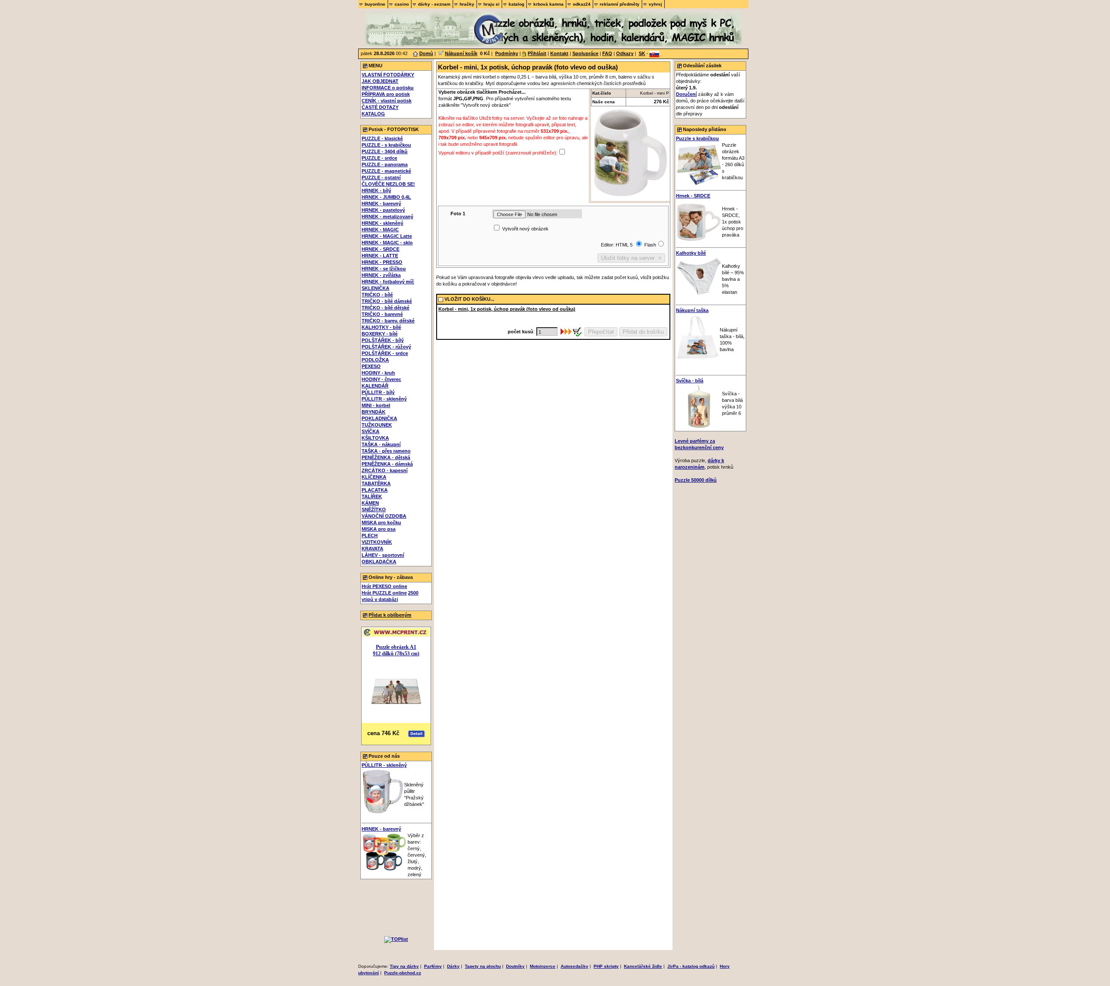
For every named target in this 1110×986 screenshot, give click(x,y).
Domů (426, 53)
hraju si (491, 4)
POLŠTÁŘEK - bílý (383, 340)
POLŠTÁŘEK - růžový (386, 346)
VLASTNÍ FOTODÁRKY (388, 74)
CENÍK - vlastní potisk (386, 100)
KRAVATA (372, 548)
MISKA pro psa (378, 529)
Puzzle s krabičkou (697, 138)
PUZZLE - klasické (382, 138)
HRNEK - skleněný (382, 223)
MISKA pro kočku (381, 522)
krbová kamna (548, 4)
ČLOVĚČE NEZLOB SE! (388, 184)
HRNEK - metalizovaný (387, 216)
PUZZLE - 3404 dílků (385, 151)
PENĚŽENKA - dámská (387, 464)
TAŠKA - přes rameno (386, 451)
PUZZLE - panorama (385, 164)
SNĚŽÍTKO (374, 509)
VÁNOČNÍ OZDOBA (384, 516)
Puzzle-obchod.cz (402, 972)
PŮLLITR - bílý (378, 392)
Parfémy (433, 966)
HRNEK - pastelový (383, 210)
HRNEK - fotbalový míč (388, 281)
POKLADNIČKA (379, 418)
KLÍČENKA (374, 477)
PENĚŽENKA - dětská (386, 457)
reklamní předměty (619, 4)
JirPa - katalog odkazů (691, 966)
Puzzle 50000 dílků (696, 480)
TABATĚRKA (376, 483)
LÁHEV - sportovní (383, 555)
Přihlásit (537, 53)
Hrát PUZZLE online (384, 592)
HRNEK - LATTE (380, 255)
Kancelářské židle (643, 966)
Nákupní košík (461, 53)
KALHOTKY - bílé (381, 327)
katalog (516, 4)
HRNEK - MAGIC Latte (387, 236)
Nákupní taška (692, 310)
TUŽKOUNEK (377, 424)
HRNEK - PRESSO (382, 262)
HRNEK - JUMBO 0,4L (386, 197)
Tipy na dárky (404, 966)
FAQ (607, 53)
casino (401, 4)
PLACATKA (375, 490)
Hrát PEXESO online (384, 586)
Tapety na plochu (483, 966)
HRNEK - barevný (381, 203)
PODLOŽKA (375, 359)
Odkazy (624, 53)
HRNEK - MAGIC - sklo (387, 242)
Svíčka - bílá (689, 380)
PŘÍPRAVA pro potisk (386, 94)
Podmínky (506, 53)
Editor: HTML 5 (617, 244)
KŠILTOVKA (375, 437)
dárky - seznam (434, 4)
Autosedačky (574, 966)
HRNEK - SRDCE (380, 249)
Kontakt (559, 53)
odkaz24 (581, 4)
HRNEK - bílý (376, 190)
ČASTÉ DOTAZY (380, 107)
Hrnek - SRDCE (693, 195)
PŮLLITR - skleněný (384, 398)
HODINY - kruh (378, 372)
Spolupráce (585, 53)
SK (642, 53)
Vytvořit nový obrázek (525, 228)
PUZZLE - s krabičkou (386, 145)
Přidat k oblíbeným (390, 615)
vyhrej (655, 4)
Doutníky (515, 966)
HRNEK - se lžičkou (384, 268)
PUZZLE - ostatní (381, 177)
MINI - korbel (376, 405)
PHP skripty (606, 966)
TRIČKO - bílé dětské (385, 307)
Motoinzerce (542, 966)
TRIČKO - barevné (382, 314)
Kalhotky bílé (691, 253)
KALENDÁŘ (375, 385)
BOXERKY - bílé (380, 333)
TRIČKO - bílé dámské (387, 301)
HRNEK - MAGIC (380, 229)
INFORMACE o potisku (388, 87)
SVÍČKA (370, 431)
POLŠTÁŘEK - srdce (385, 353)
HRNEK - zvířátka (381, 275)
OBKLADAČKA (379, 561)
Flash (650, 244)
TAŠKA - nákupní (381, 444)
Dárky (453, 966)
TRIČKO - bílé (377, 294)
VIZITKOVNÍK (377, 542)
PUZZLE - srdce (379, 158)
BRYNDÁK (373, 411)
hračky (467, 4)
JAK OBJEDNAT (380, 81)
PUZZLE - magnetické (386, 171)
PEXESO (371, 366)
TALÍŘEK (372, 496)
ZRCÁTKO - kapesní (385, 470)
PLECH (370, 535)
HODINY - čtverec (381, 379)
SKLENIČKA (375, 288)
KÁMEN (370, 503)
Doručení (686, 94)
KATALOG (373, 113)
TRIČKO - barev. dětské (388, 320)
